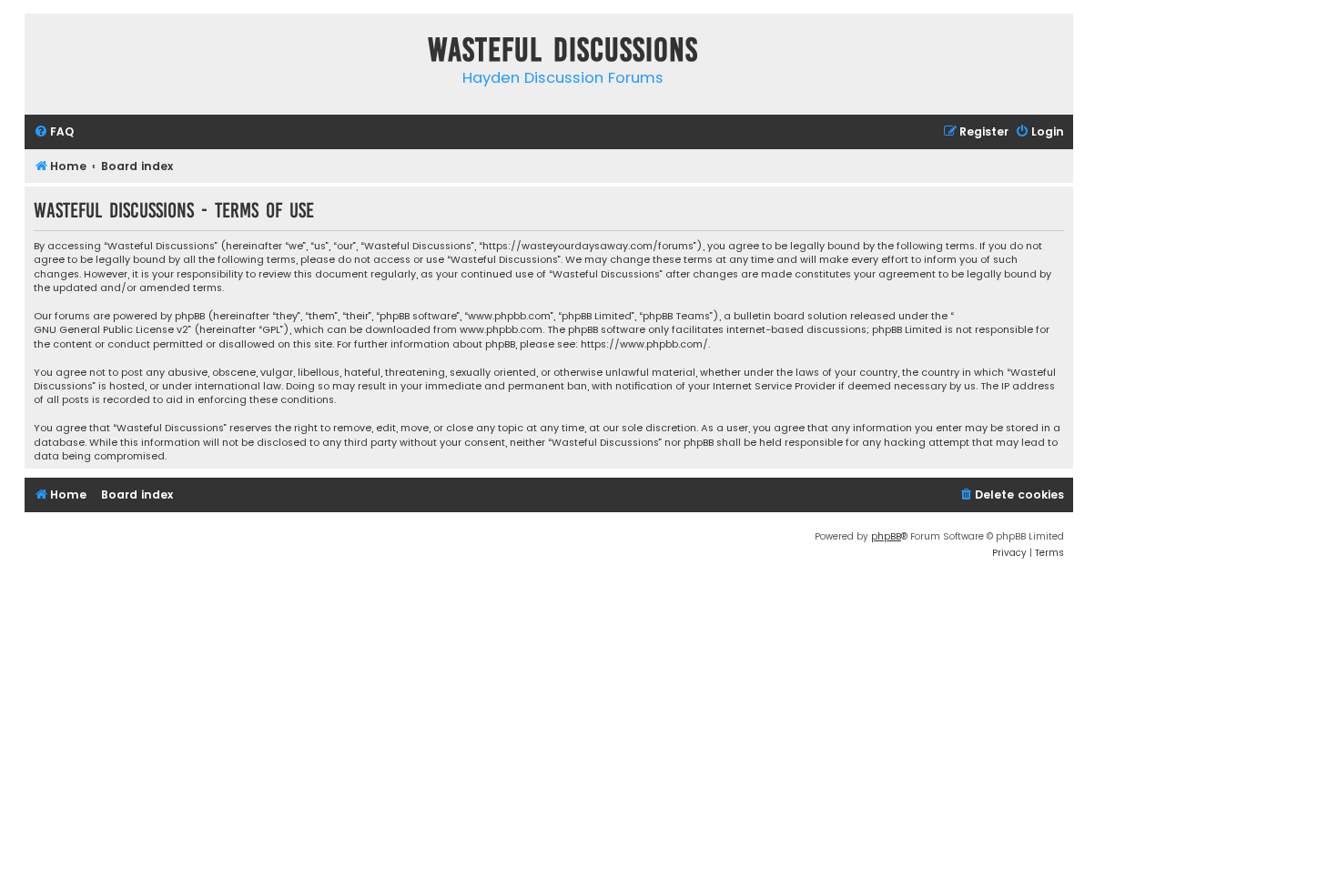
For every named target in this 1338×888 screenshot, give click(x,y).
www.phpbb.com (501, 330)
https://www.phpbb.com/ (644, 344)
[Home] (42, 53)
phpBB (886, 536)
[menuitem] (54, 132)
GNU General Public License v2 (111, 330)
